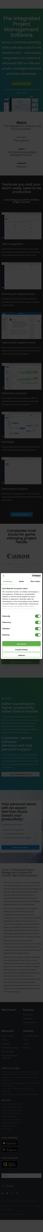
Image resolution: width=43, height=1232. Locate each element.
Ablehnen (21, 655)
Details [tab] (21, 581)
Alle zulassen (21, 644)
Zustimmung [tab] (7, 581)
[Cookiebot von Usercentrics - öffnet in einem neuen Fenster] (32, 576)
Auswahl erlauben (21, 649)
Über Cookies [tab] (35, 581)
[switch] (38, 622)
